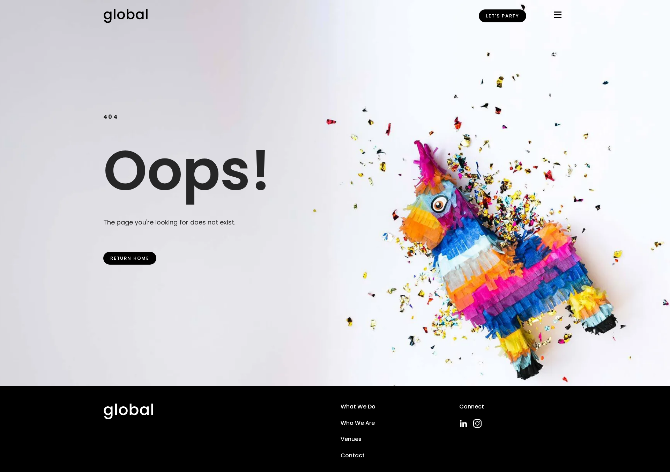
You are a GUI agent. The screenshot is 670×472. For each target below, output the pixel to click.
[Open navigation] (558, 16)
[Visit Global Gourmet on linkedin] (463, 423)
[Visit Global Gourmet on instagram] (477, 423)
